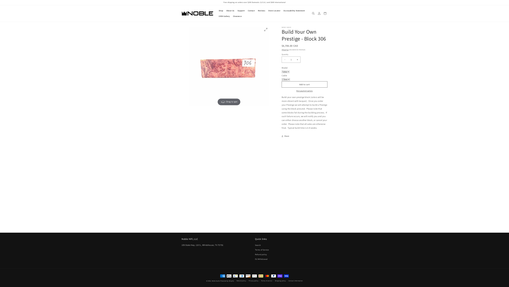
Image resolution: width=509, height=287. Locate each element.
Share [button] (286, 136)
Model (285, 67)
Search (258, 245)
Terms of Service (262, 250)
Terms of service (266, 281)
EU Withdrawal (261, 259)
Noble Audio (216, 281)
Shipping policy (280, 281)
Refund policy (261, 254)
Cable (284, 75)
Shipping (285, 50)
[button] (313, 13)
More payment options (304, 91)
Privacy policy (253, 281)
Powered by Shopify (227, 281)
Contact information (295, 281)
